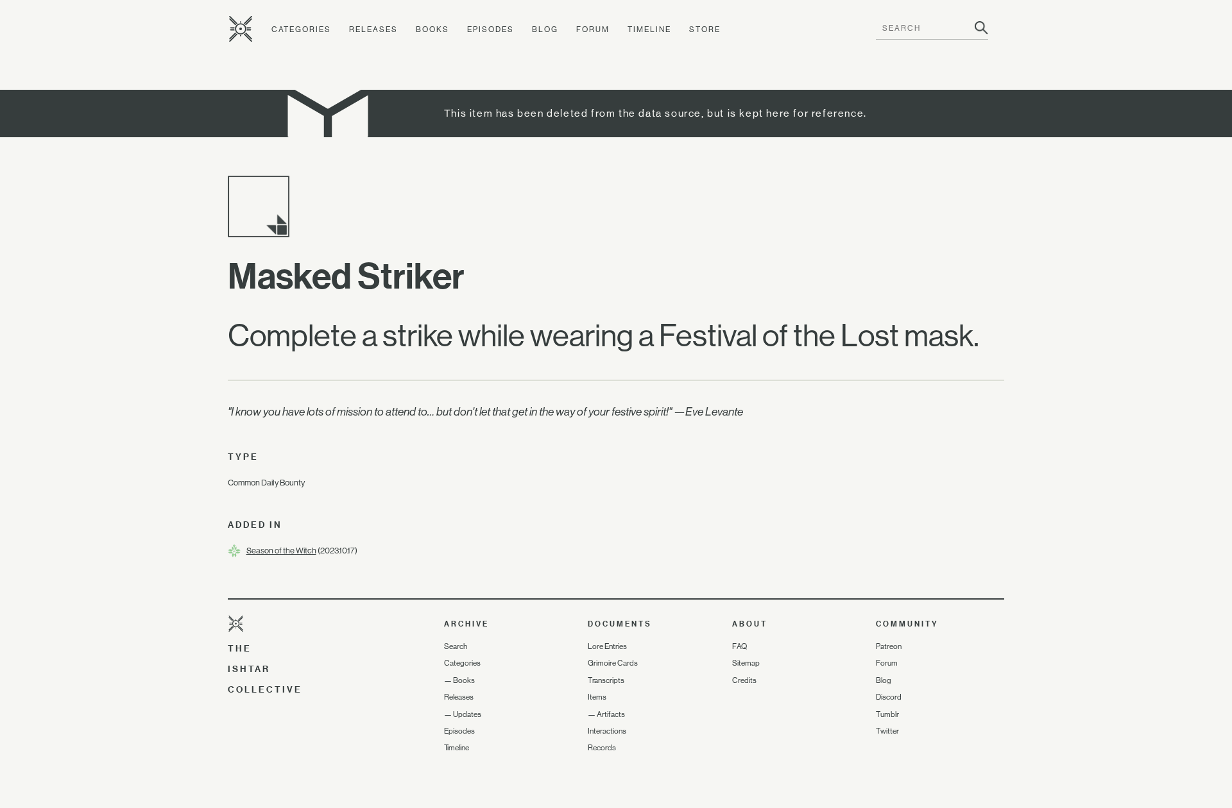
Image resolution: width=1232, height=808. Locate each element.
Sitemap (746, 663)
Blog (545, 29)
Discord (889, 697)
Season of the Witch (281, 550)
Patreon (889, 646)
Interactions (607, 731)
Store (705, 29)
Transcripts (606, 680)
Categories (301, 29)
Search (455, 646)
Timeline (649, 29)
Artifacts (611, 714)
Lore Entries (607, 646)
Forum (593, 29)
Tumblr (887, 714)
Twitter (887, 731)
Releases (373, 29)
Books (432, 29)
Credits (744, 680)
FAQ (739, 646)
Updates (467, 714)
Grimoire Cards (613, 663)
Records (602, 747)
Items (597, 697)
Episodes (490, 29)
